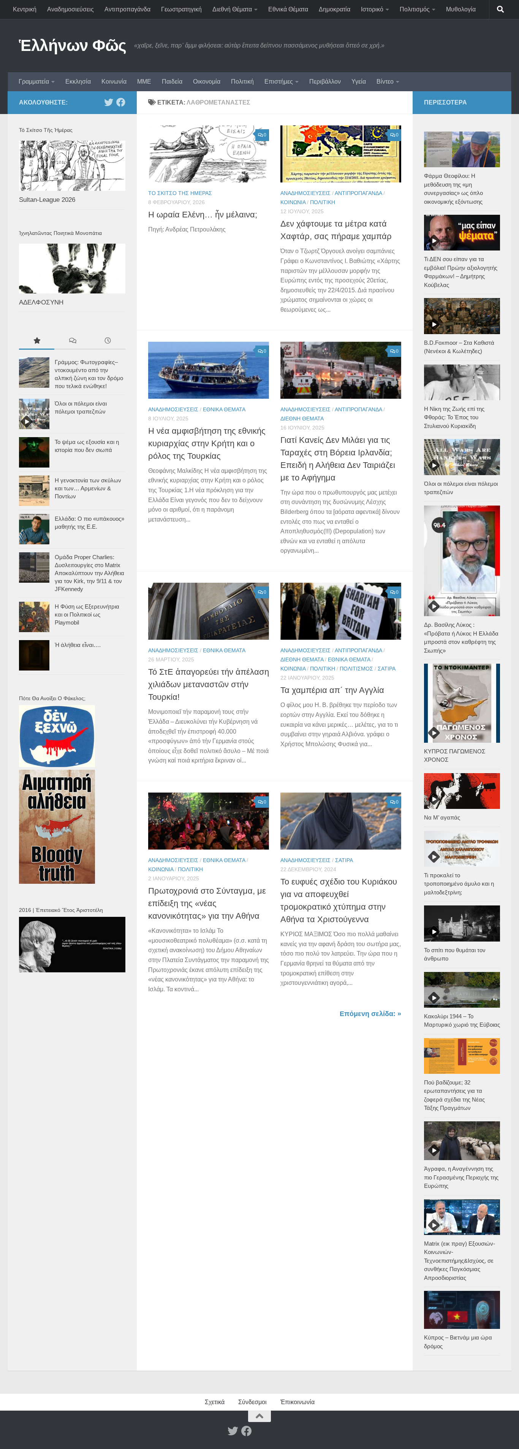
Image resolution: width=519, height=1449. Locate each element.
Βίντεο (385, 81)
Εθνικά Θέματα (288, 9)
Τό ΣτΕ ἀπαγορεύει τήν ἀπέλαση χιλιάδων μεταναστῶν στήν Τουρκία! (208, 684)
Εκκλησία (78, 81)
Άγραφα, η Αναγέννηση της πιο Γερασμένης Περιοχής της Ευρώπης (461, 1177)
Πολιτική (242, 81)
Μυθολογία (461, 9)
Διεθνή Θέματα (232, 9)
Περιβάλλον (325, 81)
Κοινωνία (114, 81)
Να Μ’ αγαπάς (442, 817)
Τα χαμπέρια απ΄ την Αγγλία (332, 690)
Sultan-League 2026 (47, 199)
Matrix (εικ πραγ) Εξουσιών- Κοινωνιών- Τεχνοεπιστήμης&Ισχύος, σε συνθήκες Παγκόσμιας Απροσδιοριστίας (459, 1260)
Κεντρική (24, 9)
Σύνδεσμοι (252, 1402)
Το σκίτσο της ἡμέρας (180, 193)
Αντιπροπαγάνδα (127, 9)
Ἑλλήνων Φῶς (73, 45)
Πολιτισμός (415, 9)
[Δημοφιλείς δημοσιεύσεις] (36, 341)
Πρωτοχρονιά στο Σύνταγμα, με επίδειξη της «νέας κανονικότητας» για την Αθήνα (207, 903)
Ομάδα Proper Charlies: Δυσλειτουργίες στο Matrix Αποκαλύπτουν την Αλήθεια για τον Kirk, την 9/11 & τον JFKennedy (89, 573)
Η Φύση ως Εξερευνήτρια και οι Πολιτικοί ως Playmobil (87, 614)
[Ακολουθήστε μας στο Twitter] (108, 102)
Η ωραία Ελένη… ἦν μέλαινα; (202, 214)
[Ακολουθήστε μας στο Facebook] (120, 102)
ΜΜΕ (144, 81)
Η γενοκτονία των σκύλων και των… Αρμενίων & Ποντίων (88, 488)
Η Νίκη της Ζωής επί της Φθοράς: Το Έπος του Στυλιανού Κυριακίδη (454, 417)
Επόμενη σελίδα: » (370, 1014)
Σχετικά (215, 1402)
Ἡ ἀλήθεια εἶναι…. (78, 645)
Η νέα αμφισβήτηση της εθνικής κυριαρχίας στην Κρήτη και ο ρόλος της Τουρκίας (207, 443)
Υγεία (358, 81)
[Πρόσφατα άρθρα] (107, 341)
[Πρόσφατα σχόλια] (72, 341)
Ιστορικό (372, 9)
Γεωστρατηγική (181, 9)
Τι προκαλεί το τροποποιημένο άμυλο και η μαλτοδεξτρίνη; (459, 884)
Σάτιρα (387, 669)
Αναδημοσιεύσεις (70, 9)
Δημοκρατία (334, 9)
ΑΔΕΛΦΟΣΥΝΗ (41, 302)
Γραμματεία (34, 81)
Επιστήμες (278, 81)
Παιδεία (172, 81)
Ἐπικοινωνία (297, 1402)
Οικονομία (206, 81)
